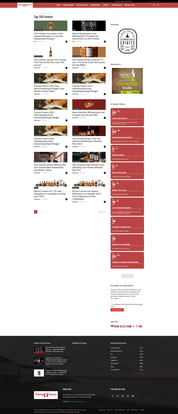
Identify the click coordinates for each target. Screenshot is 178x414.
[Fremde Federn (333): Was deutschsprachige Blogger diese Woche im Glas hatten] (50, 78)
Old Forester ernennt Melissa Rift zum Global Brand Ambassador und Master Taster (50, 167)
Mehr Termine (127, 276)
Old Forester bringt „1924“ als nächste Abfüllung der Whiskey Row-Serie (87, 141)
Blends (36, 109)
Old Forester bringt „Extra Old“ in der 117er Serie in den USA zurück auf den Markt (88, 62)
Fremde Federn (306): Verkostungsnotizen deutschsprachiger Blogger (46, 141)
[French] (119, 326)
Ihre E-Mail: (115, 298)
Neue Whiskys (38, 30)
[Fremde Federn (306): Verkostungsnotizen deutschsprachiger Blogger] (50, 131)
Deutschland (76, 109)
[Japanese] (133, 326)
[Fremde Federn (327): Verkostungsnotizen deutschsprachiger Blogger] (89, 78)
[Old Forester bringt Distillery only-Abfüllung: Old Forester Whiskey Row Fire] (89, 157)
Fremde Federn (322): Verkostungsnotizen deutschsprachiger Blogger (46, 115)
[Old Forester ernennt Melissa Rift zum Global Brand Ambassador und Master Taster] (50, 157)
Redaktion (37, 68)
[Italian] (126, 326)
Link (112, 306)
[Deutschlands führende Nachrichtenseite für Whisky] (33, 5)
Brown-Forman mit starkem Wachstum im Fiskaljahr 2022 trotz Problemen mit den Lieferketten (86, 195)
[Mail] (128, 396)
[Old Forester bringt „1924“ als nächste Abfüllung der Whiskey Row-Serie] (89, 131)
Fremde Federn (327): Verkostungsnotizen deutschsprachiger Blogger (85, 88)
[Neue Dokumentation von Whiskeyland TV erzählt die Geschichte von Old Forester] (89, 26)
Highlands (75, 187)
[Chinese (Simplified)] (130, 326)
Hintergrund (38, 161)
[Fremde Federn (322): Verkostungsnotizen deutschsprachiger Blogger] (50, 104)
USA (74, 30)
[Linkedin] (123, 396)
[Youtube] (133, 396)
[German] (112, 326)
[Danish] (123, 326)
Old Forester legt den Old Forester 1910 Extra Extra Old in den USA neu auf (50, 62)
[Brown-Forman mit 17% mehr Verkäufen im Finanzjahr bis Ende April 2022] (50, 183)
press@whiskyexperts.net (77, 401)
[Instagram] (118, 396)
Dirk (35, 41)
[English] (116, 326)
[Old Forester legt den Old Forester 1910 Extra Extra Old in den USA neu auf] (50, 52)
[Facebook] (113, 396)
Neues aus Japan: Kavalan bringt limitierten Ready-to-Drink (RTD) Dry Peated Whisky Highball (56, 372)
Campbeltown (76, 82)
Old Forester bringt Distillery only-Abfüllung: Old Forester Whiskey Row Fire (88, 167)
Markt (36, 187)
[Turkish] (140, 326)
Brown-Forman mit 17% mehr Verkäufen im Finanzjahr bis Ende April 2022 (50, 194)
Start (35, 13)
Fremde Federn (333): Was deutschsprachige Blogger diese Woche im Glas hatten (49, 88)
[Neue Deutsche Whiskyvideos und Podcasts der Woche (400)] (89, 104)
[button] (157, 5)
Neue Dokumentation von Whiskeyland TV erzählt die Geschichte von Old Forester (85, 36)
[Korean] (137, 326)
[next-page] (44, 212)
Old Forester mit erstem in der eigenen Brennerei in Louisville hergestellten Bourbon (48, 36)
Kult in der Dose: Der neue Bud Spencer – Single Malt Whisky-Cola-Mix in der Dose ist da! (55, 349)
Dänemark (37, 82)
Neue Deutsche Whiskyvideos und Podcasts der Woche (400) (88, 113)
